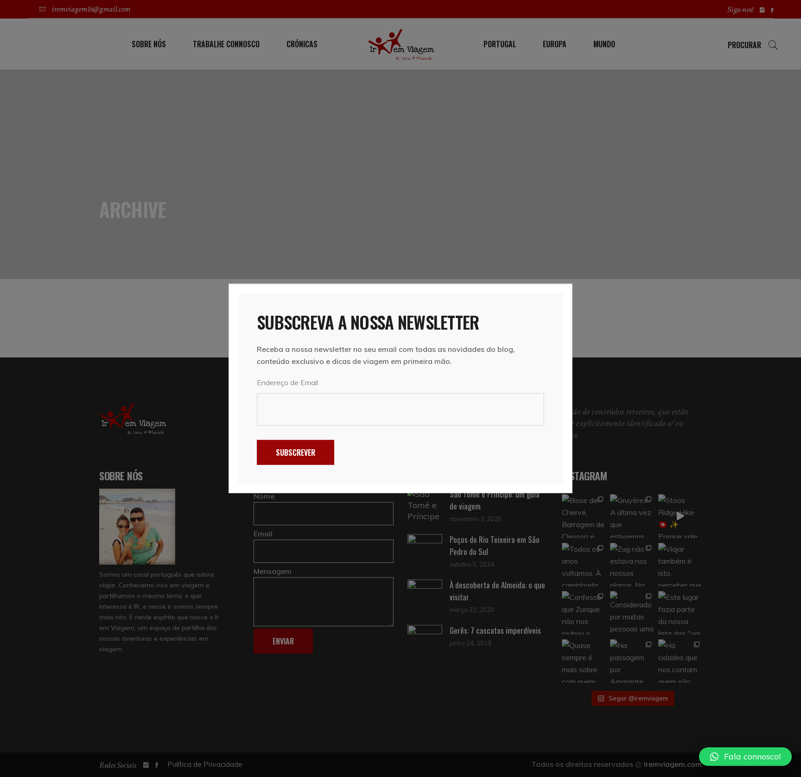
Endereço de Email (287, 382)
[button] (745, 756)
